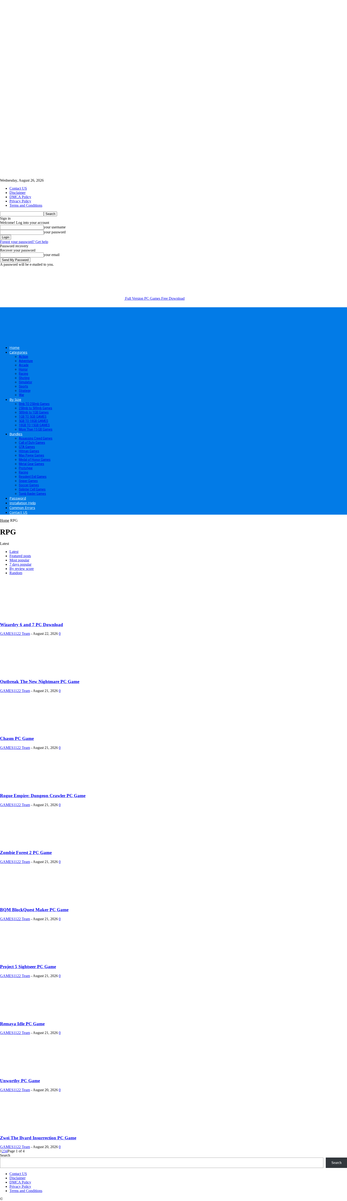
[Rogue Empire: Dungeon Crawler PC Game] (38, 786)
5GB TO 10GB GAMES (33, 421)
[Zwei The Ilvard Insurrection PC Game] (38, 1129)
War (21, 395)
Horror (23, 369)
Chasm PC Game (17, 738)
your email (51, 255)
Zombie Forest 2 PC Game (26, 852)
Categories (18, 352)
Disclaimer (17, 193)
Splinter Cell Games (32, 489)
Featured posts (20, 556)
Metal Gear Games (31, 464)
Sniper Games (28, 481)
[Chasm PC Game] (38, 729)
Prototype (26, 468)
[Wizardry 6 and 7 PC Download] (38, 615)
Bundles (15, 434)
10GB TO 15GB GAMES (34, 425)
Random (15, 573)
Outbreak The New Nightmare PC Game (39, 681)
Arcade (24, 365)
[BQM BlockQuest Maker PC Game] (38, 900)
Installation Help (22, 502)
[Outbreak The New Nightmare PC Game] (38, 672)
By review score (21, 569)
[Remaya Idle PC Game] (38, 1015)
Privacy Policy (20, 201)
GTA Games (27, 447)
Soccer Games (29, 485)
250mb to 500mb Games (35, 408)
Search (5, 1155)
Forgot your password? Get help (24, 242)
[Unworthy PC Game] (38, 1071)
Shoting (24, 378)
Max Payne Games (31, 455)
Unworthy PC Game (20, 1080)
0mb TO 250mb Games (34, 404)
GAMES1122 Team (15, 634)
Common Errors (22, 507)
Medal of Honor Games (35, 459)
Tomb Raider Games (32, 494)
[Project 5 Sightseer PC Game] (38, 958)
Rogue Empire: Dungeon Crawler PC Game (42, 795)
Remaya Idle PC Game (22, 1023)
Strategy (24, 391)
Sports (23, 386)
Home (14, 347)
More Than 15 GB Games (35, 429)
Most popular (19, 560)
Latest (13, 552)
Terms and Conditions (25, 205)
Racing (23, 374)
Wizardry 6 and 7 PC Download (31, 624)
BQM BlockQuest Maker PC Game (34, 909)
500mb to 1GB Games (34, 412)
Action (23, 357)
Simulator (25, 382)
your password (55, 232)
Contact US (18, 188)
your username (55, 227)
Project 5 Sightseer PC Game (28, 966)
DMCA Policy (20, 197)
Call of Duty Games (32, 442)
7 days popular (20, 564)
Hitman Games (29, 451)
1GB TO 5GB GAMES (33, 417)
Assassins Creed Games (35, 438)
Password (17, 498)
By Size (15, 399)
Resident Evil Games (33, 476)
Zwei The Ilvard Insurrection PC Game (38, 1137)
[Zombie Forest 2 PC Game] (38, 844)
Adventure (26, 361)
